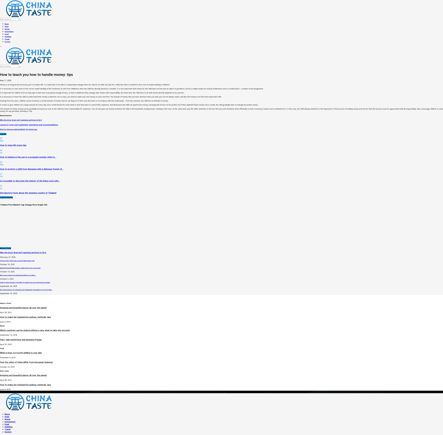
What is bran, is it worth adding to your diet (21, 353)
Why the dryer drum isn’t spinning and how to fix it (21, 120)
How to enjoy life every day (13, 145)
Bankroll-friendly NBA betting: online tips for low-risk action (20, 268)
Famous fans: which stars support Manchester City (17, 261)
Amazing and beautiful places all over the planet (23, 308)
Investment (9, 32)
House (7, 29)
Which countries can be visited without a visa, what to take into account (35, 330)
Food (7, 34)
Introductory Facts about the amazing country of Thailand (28, 193)
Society (7, 42)
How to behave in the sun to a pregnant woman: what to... (28, 157)
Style (7, 26)
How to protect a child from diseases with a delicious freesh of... (32, 169)
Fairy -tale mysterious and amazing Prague (21, 339)
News (7, 24)
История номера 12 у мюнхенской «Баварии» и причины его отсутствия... (26, 290)
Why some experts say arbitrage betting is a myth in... (18, 275)
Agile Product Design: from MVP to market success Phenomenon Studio (25, 282)
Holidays (8, 37)
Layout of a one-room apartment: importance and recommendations (29, 125)
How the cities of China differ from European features (26, 362)
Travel (7, 39)
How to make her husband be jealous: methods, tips (25, 317)
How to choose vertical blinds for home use (18, 129)
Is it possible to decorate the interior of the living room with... (30, 181)
